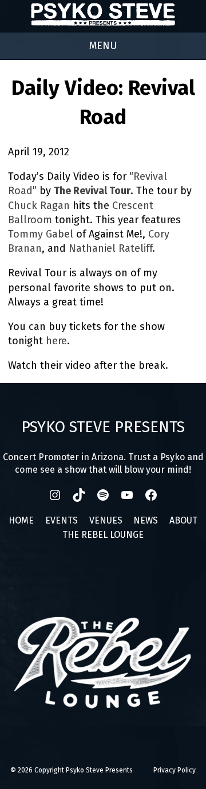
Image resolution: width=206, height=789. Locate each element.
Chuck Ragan (39, 205)
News (145, 520)
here (56, 341)
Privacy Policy (174, 770)
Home (21, 520)
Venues (105, 520)
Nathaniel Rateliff (110, 248)
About (183, 520)
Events (61, 520)
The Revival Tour (92, 190)
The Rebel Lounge (103, 534)
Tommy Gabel (40, 234)
